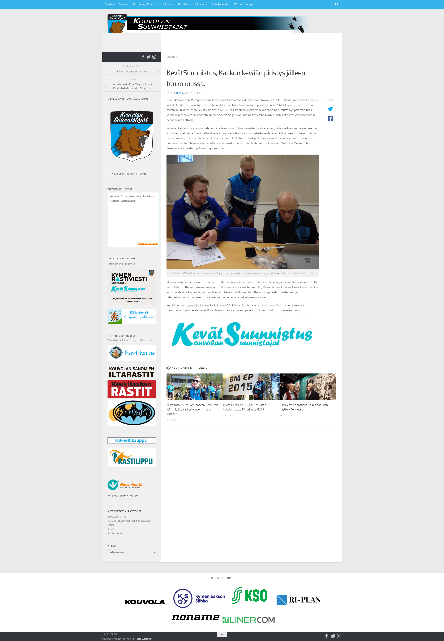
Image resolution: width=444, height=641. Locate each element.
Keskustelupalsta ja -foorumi (123, 496)
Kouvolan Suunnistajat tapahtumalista (132, 196)
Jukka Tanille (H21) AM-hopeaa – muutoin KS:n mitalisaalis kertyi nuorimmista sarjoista (192, 409)
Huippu (166, 4)
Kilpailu (111, 529)
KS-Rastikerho (115, 533)
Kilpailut (200, 4)
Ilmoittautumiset (128, 200)
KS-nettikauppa (243, 4)
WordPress (119, 639)
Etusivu (109, 4)
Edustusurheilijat (117, 516)
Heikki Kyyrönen (179, 93)
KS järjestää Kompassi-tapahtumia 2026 (129, 520)
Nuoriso (182, 4)
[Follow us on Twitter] (148, 57)
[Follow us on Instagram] (154, 57)
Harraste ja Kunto (143, 4)
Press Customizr (143, 639)
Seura (122, 4)
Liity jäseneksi (220, 4)
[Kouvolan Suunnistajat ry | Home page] (212, 26)
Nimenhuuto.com (148, 243)
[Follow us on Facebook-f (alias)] (143, 57)
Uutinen (171, 57)
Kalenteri (115, 200)
